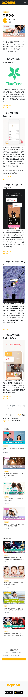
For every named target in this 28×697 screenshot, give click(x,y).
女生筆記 (6, 580)
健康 (5, 606)
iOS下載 (5, 107)
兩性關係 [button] (6, 12)
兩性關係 (5, 446)
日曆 (23, 405)
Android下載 (7, 105)
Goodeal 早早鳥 (17, 415)
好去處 (6, 555)
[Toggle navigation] (25, 2)
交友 (14, 405)
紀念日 (18, 405)
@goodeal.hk (7, 421)
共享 (12, 408)
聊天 (5, 408)
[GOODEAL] (9, 3)
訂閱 (14, 659)
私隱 (8, 408)
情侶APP (9, 405)
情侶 (5, 405)
